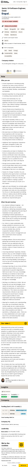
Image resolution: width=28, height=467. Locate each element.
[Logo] (5, 2)
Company (18, 71)
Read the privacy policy (6, 460)
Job (10, 71)
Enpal (4, 11)
